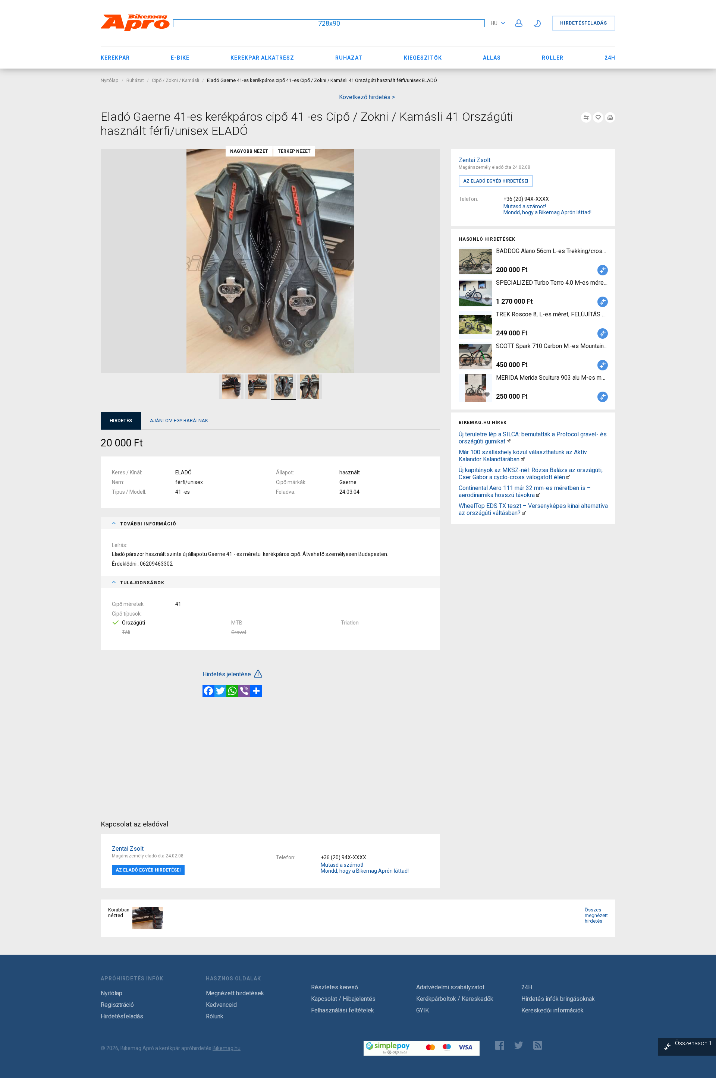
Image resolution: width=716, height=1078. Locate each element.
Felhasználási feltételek (342, 1010)
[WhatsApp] (232, 691)
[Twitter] (220, 691)
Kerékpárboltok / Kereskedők (454, 998)
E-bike (180, 58)
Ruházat (348, 58)
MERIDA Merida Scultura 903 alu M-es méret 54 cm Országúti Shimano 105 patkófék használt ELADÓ (552, 377)
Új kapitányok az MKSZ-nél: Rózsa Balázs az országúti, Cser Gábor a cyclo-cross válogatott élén (531, 474)
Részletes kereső (334, 987)
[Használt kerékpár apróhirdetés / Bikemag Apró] (135, 30)
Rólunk (214, 1016)
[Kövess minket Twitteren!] (518, 1045)
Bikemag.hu (227, 1048)
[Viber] (244, 691)
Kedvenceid (221, 1004)
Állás (492, 58)
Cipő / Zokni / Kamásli (175, 80)
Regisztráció (117, 1004)
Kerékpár (115, 58)
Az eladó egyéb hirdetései (495, 181)
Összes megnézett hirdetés (596, 915)
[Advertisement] (533, 579)
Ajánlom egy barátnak (179, 420)
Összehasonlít (693, 1043)
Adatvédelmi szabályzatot (450, 987)
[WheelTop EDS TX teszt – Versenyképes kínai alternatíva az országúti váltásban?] (524, 512)
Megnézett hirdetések (235, 993)
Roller (552, 58)
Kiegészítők (423, 58)
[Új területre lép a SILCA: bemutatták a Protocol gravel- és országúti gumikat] (509, 441)
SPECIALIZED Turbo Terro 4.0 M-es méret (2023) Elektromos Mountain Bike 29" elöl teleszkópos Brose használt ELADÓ (552, 282)
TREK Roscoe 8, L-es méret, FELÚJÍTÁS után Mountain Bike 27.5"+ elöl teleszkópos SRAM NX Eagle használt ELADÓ (552, 314)
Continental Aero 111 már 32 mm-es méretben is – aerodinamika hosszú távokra (525, 491)
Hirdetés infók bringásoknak (558, 998)
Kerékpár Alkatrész (262, 58)
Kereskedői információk (552, 1010)
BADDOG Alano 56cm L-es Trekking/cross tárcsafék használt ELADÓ (552, 251)
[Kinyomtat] (610, 117)
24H (609, 58)
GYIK (422, 1010)
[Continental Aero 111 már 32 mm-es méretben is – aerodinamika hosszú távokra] (538, 495)
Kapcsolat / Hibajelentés (343, 998)
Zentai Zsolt (474, 160)
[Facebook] (208, 691)
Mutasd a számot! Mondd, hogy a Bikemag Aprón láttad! (547, 209)
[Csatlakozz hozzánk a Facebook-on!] (499, 1045)
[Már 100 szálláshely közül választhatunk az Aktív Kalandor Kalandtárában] (523, 459)
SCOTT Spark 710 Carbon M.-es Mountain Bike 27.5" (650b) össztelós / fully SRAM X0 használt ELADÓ (552, 346)
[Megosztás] (256, 691)
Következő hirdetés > (367, 97)
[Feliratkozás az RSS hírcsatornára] (539, 1045)
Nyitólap (110, 80)
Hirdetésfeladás (583, 23)
